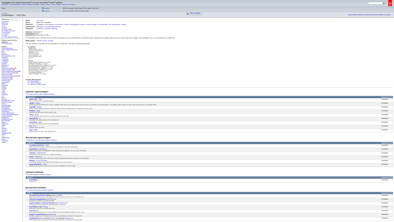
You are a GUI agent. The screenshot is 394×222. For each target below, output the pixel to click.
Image (3, 90)
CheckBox (5, 57)
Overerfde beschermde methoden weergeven (40, 190)
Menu (3, 97)
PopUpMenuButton (7, 110)
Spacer (4, 122)
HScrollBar (5, 85)
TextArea (4, 128)
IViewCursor (38, 156)
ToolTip (4, 134)
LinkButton (5, 94)
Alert (3, 51)
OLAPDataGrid (6, 107)
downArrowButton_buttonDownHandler (41, 203)
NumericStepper (6, 105)
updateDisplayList (35, 218)
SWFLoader (5, 124)
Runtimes (46, 8)
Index (53, 4)
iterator (31, 156)
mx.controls (5, 13)
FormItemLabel (6, 80)
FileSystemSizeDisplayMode (10, 76)
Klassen (43, 4)
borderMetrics (33, 149)
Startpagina (5, 4)
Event (51, 199)
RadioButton (5, 117)
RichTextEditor (6, 120)
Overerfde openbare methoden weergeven (39, 174)
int (40, 118)
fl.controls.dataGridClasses (10, 37)
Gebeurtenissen (369, 15)
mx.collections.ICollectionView (37, 84)
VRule (3, 139)
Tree (3, 136)
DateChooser (5, 65)
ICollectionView (41, 153)
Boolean (38, 103)
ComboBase (5, 60)
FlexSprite (60, 24)
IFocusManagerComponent (53, 26)
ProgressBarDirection (8, 113)
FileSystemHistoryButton (9, 73)
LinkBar (4, 93)
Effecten (381, 15)
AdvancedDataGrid (7, 48)
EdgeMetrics (43, 149)
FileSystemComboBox (8, 68)
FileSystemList (6, 74)
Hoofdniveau (5, 21)
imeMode (32, 111)
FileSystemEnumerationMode (10, 71)
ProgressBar (5, 111)
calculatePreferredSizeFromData (39, 195)
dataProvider (33, 99)
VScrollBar (5, 141)
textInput (32, 160)
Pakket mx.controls (9, 40)
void (55, 199)
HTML (3, 88)
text (30, 126)
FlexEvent (61, 203)
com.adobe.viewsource (8, 31)
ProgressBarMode (7, 116)
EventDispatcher (115, 24)
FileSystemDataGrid (8, 70)
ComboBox (5, 62)
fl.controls (4, 35)
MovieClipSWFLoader (8, 100)
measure (32, 210)
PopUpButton (5, 108)
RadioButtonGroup (7, 119)
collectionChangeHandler (37, 199)
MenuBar (4, 99)
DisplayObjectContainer (78, 24)
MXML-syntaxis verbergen (45, 41)
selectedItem (33, 122)
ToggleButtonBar (6, 133)
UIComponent (50, 24)
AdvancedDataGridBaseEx (9, 50)
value (31, 130)
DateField (4, 67)
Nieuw (49, 4)
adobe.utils (5, 23)
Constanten (387, 15)
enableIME (32, 107)
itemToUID (32, 207)
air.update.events (7, 29)
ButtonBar (4, 54)
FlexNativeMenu (6, 79)
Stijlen (376, 15)
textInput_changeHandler (37, 214)
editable (31, 103)
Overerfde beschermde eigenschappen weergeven (42, 140)
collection (32, 153)
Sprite (66, 24)
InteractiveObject (92, 24)
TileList (4, 131)
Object (124, 24)
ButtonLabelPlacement (8, 56)
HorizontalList (6, 82)
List (3, 96)
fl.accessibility (6, 32)
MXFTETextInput (7, 102)
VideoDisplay (5, 137)
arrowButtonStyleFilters (36, 145)
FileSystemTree (6, 77)
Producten (47, 11)
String (38, 111)
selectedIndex (33, 118)
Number (52, 218)
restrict (31, 114)
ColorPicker (5, 59)
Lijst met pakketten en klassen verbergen (21, 4)
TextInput (4, 130)
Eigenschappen (353, 15)
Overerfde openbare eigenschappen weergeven (41, 94)
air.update (4, 27)
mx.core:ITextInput (41, 160)
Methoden (361, 15)
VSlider (4, 142)
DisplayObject (104, 24)
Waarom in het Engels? (69, 4)
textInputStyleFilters (35, 164)
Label (3, 91)
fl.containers (5, 34)
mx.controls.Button (33, 81)
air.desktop (5, 24)
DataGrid (4, 63)
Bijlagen (58, 4)
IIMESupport (40, 26)
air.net (3, 26)
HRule (3, 83)
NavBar (4, 104)
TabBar (4, 125)
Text (3, 127)
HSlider (4, 87)
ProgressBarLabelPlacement (10, 114)
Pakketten (36, 4)
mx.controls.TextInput (34, 83)
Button (3, 53)
